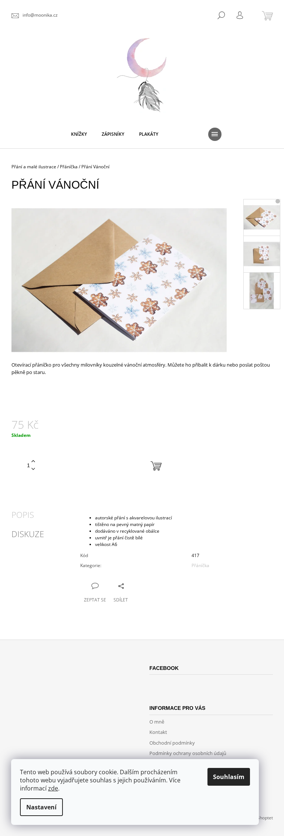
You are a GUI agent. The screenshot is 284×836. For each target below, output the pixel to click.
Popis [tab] (22, 514)
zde (53, 788)
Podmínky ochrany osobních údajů (187, 753)
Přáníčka (200, 565)
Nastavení (41, 807)
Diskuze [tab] (27, 533)
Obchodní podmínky (172, 742)
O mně (156, 721)
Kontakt (158, 732)
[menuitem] (79, 134)
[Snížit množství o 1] (33, 469)
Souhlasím (228, 777)
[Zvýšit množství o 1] (33, 461)
